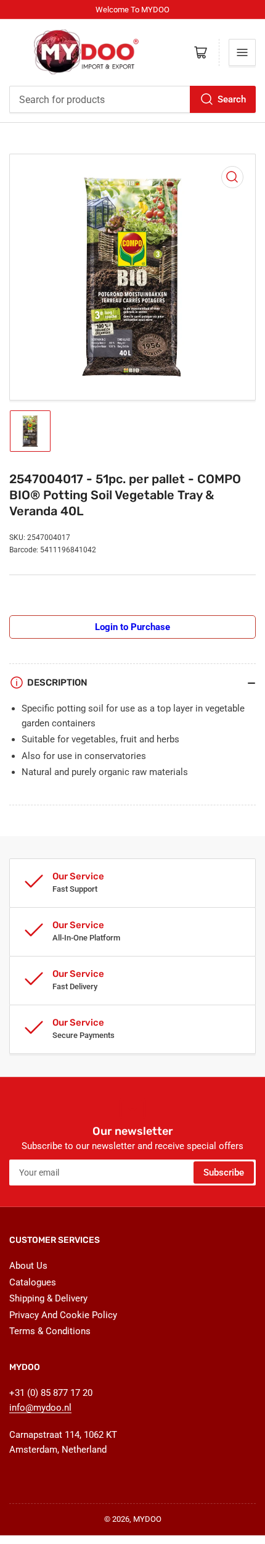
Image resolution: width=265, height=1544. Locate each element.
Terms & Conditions (50, 1331)
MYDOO (147, 1519)
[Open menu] (242, 52)
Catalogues (32, 1282)
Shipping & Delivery (48, 1298)
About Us (28, 1265)
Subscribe (223, 1172)
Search (232, 99)
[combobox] (132, 99)
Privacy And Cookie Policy (63, 1315)
